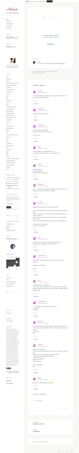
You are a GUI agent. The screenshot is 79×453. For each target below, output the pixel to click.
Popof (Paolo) (9, 143)
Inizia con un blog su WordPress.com (40, 441)
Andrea (7, 81)
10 (7, 262)
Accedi (7, 279)
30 (18, 265)
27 (12, 265)
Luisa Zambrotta (9, 126)
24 (7, 265)
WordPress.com (9, 286)
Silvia (7, 154)
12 (11, 262)
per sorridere (9, 28)
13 (12, 262)
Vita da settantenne (10, 165)
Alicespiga (8, 78)
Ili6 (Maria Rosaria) (10, 113)
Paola (7, 141)
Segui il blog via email (11, 194)
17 (7, 263)
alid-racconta (9, 26)
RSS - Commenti (9, 321)
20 (12, 263)
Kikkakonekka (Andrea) (11, 117)
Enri (7, 98)
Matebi (7, 130)
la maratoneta (9, 119)
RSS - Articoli (9, 318)
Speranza (8, 156)
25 (9, 265)
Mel (7, 132)
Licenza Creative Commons (13, 372)
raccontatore (9, 150)
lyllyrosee (10, 183)
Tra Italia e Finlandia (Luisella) (12, 158)
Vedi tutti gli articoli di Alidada (57, 63)
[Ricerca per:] (13, 215)
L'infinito (8, 226)
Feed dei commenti (10, 284)
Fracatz (7, 102)
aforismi (49, 71)
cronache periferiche (10, 89)
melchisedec (10, 177)
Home (7, 19)
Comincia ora (50, 1)
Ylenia (7, 169)
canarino (8, 228)
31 (7, 267)
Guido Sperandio (9, 111)
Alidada (43, 71)
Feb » (17, 269)
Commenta (64, 408)
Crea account (9, 277)
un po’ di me (8, 21)
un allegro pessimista (10, 160)
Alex (7, 76)
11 (9, 262)
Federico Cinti (9, 100)
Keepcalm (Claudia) (10, 115)
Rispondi (36, 103)
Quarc (7, 147)
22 (16, 263)
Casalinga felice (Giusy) (11, 85)
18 (9, 263)
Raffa (7, 152)
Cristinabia (8, 87)
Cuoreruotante (9, 91)
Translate (15, 38)
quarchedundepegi (12, 185)
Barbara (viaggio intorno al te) (12, 83)
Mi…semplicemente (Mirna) (12, 134)
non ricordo (16, 177)
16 (18, 262)
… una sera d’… (16, 179)
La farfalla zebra (9, 224)
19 (11, 263)
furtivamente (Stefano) (11, 106)
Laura (7, 122)
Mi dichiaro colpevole (10, 230)
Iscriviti (8, 207)
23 (18, 263)
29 (16, 265)
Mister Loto (8, 137)
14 (14, 262)
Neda (7, 139)
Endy (7, 96)
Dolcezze (8, 94)
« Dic (9, 269)
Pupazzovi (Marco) (10, 145)
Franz (7, 104)
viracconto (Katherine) (11, 162)
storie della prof (9, 23)
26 (11, 265)
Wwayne (8, 167)
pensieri (38, 72)
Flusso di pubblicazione (11, 281)
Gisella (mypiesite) (10, 109)
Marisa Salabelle (9, 128)
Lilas (7, 124)
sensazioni (42, 72)
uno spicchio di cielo (12, 13)
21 (14, 263)
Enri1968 (9, 188)
